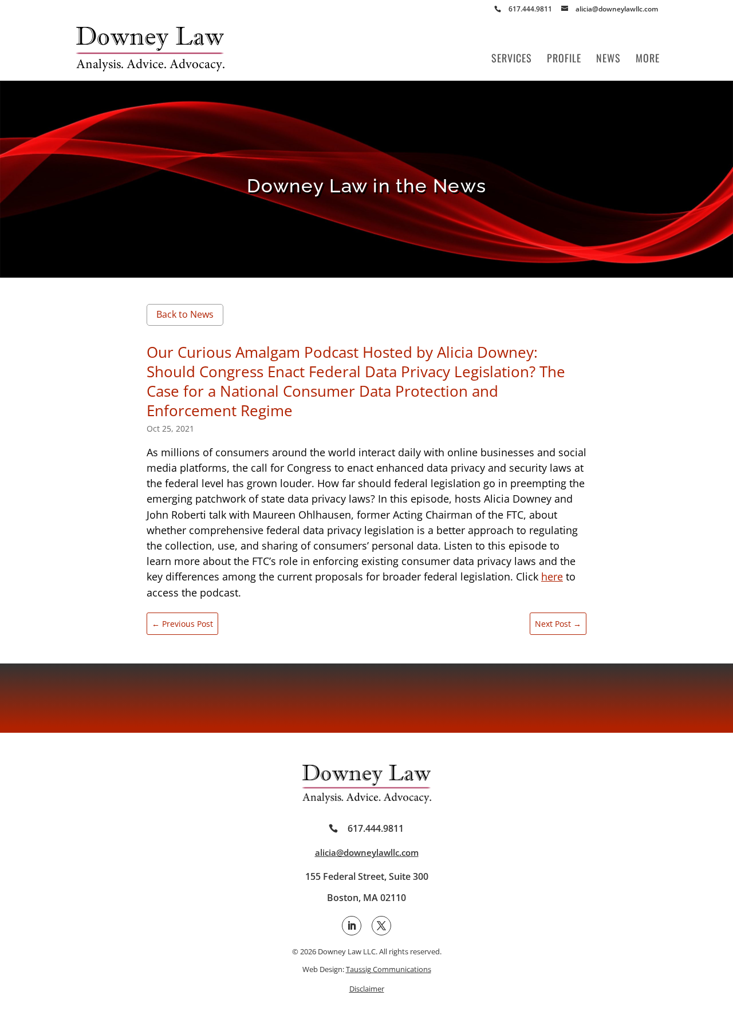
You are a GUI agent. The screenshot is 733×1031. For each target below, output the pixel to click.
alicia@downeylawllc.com (367, 852)
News (608, 59)
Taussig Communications (388, 969)
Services (511, 59)
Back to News (185, 314)
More (648, 59)
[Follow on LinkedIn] (351, 925)
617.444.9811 (376, 828)
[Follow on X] (381, 925)
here (552, 576)
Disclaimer (366, 988)
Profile (564, 59)
